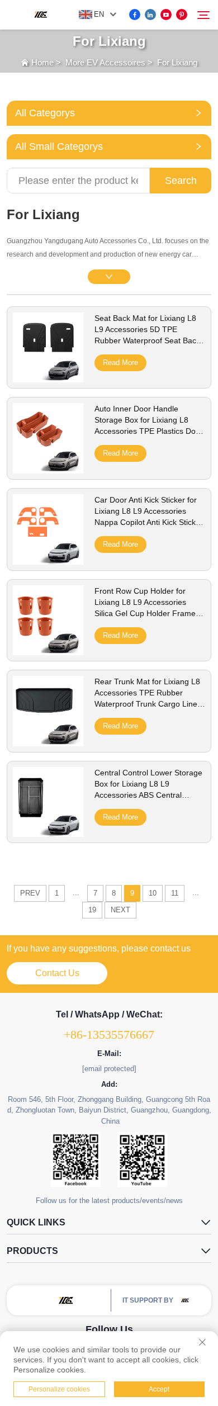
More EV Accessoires (105, 62)
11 (174, 893)
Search (181, 180)
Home (42, 62)
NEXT (120, 910)
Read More (120, 362)
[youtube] (166, 14)
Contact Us (57, 973)
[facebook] (134, 14)
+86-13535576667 (109, 1035)
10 (153, 893)
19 (92, 910)
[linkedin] (150, 14)
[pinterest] (181, 14)
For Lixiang (177, 62)
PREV (30, 893)
